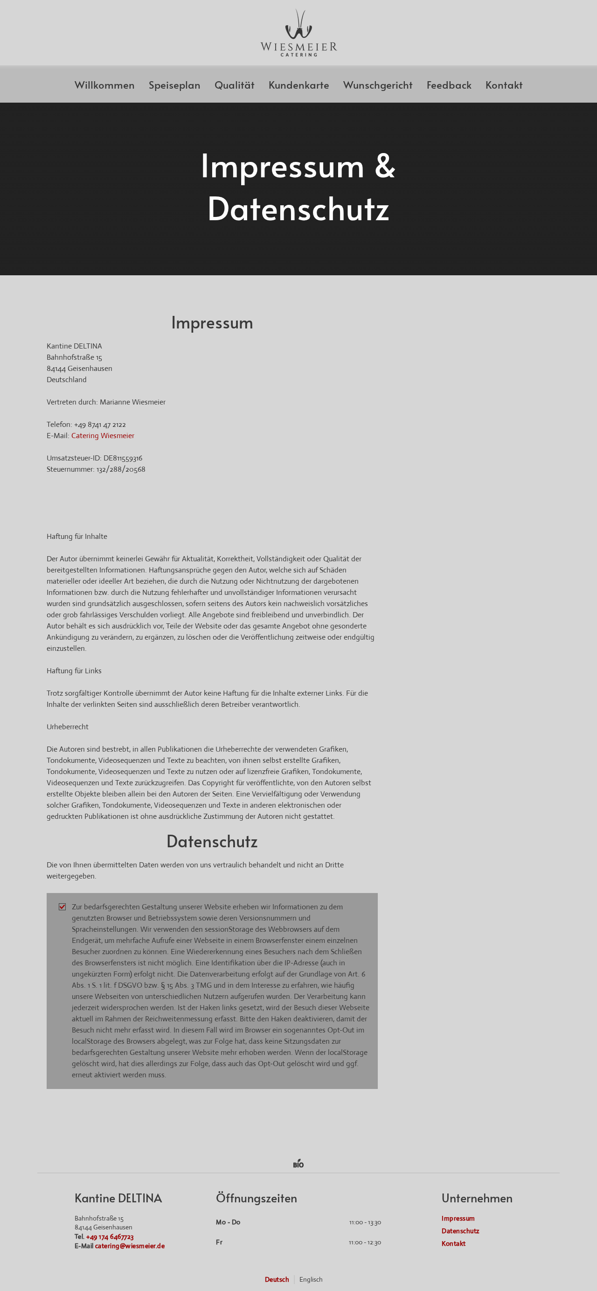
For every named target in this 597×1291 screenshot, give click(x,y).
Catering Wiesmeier (102, 435)
